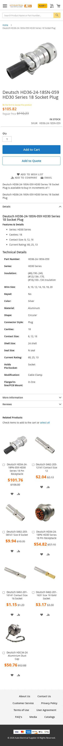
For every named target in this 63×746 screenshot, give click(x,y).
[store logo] (20, 5)
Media (33, 717)
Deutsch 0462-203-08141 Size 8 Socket (17, 533)
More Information (13, 397)
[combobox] (31, 15)
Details (6, 206)
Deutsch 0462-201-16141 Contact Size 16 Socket (17, 595)
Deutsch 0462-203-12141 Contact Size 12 (46, 467)
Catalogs (49, 717)
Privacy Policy (49, 703)
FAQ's (18, 717)
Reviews (7, 404)
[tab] (31, 206)
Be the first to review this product (17, 105)
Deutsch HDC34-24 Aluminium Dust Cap (17, 655)
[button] (42, 6)
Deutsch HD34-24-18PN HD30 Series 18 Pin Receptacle (46, 535)
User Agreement (46, 710)
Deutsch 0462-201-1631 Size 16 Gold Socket (46, 595)
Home (6, 25)
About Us (24, 696)
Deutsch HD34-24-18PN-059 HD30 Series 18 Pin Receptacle (17, 469)
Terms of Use (21, 710)
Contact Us (44, 696)
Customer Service (23, 703)
